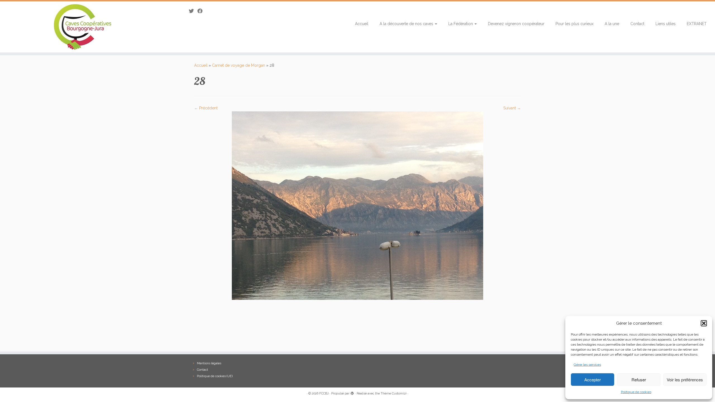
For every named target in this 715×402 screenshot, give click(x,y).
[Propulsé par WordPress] (352, 392)
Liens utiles (666, 23)
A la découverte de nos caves (407, 23)
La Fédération (461, 23)
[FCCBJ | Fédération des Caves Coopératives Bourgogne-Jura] (82, 27)
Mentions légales (209, 363)
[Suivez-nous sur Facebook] (201, 11)
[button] (704, 323)
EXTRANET (697, 23)
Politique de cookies (636, 392)
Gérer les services (587, 365)
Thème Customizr (394, 393)
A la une (612, 23)
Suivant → (512, 108)
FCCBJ (324, 393)
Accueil (361, 23)
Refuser (638, 379)
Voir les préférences (685, 379)
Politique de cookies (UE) (215, 376)
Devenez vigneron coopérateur (516, 23)
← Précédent (206, 108)
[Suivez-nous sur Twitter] (193, 11)
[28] (357, 205)
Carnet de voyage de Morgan (238, 65)
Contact (637, 23)
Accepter (592, 379)
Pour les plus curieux (575, 23)
